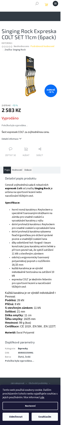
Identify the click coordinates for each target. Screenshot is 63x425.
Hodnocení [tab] (17, 170)
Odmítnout (16, 417)
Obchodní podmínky (38, 383)
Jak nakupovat (17, 383)
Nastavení (30, 405)
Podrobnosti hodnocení (42, 46)
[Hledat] (37, 3)
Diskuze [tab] (28, 170)
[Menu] (55, 3)
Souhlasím (44, 417)
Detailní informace (10, 138)
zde (42, 397)
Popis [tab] (7, 170)
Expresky (23, 348)
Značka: (15, 49)
